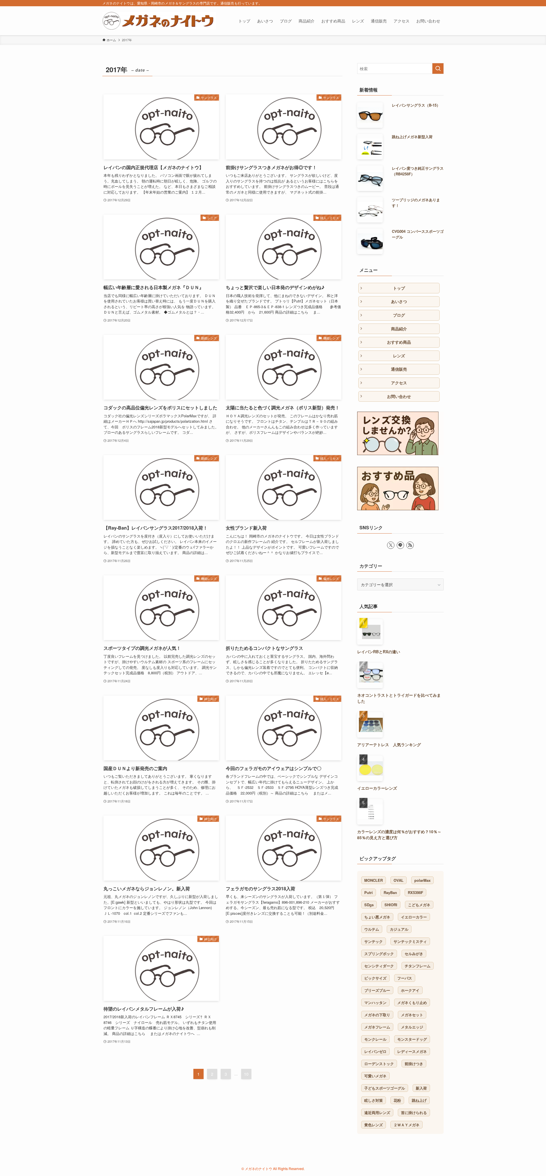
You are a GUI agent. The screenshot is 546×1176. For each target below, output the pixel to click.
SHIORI (390, 904)
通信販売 (399, 369)
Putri (368, 892)
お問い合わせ (399, 396)
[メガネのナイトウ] (159, 21)
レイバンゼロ (375, 1051)
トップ (399, 288)
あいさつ (399, 301)
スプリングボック (379, 953)
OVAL (399, 880)
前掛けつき (414, 1063)
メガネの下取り (377, 1014)
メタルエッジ (412, 1027)
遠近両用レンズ (377, 1112)
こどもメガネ (419, 904)
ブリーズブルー (377, 990)
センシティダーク (379, 965)
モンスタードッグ (412, 1039)
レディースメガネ (412, 1051)
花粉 (397, 1100)
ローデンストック (379, 1063)
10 (246, 1074)
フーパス (404, 978)
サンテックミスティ (410, 941)
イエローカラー (414, 917)
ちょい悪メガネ (377, 917)
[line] (400, 545)
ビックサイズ (375, 978)
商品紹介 (399, 328)
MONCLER (373, 880)
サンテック (373, 941)
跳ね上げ (419, 1100)
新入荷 (421, 1088)
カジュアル (399, 929)
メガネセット (412, 1014)
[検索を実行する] (438, 68)
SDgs (369, 904)
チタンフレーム (418, 965)
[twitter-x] (390, 545)
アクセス (399, 382)
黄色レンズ (373, 1124)
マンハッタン (375, 1002)
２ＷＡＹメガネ (406, 1124)
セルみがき (414, 953)
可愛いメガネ (375, 1075)
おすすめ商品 (399, 342)
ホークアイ (410, 990)
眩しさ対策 (373, 1100)
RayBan (390, 892)
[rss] (410, 545)
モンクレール (375, 1039)
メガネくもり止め (412, 1002)
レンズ (399, 355)
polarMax (422, 880)
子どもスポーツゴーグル (384, 1088)
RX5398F (415, 892)
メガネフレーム (377, 1027)
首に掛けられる (414, 1112)
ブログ (399, 315)
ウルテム (371, 929)
